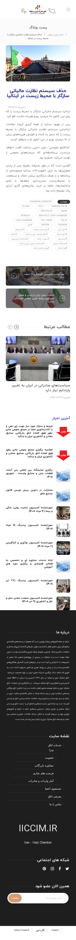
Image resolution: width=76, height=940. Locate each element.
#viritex (45, 224)
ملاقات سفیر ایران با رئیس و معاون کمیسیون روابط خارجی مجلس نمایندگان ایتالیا (34, 298)
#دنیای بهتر (62, 238)
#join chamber (24, 220)
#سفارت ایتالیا (43, 238)
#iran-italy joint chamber (53, 215)
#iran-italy (46, 211)
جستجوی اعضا (53, 788)
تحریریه (22, 107)
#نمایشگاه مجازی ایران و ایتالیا (31, 243)
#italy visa (46, 220)
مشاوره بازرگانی (44, 765)
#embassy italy (59, 206)
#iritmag (25, 215)
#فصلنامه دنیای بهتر (19, 238)
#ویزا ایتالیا (62, 248)
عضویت (49, 757)
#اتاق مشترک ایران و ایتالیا (36, 234)
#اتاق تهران (19, 229)
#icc (40, 206)
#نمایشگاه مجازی (60, 243)
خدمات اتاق (54, 745)
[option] (38, 367)
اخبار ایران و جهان (55, 34)
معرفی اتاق (54, 796)
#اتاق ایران (62, 229)
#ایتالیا (14, 234)
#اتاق (29, 224)
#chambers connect (41, 201)
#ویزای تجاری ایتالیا (41, 248)
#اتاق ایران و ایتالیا (41, 229)
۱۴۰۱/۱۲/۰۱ (12, 107)
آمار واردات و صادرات (41, 781)
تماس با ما (55, 804)
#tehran (62, 224)
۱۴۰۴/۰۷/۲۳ (56, 397)
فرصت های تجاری (43, 773)
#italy (64, 220)
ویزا (51, 750)
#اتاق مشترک (61, 234)
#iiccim (25, 206)
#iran (64, 211)
